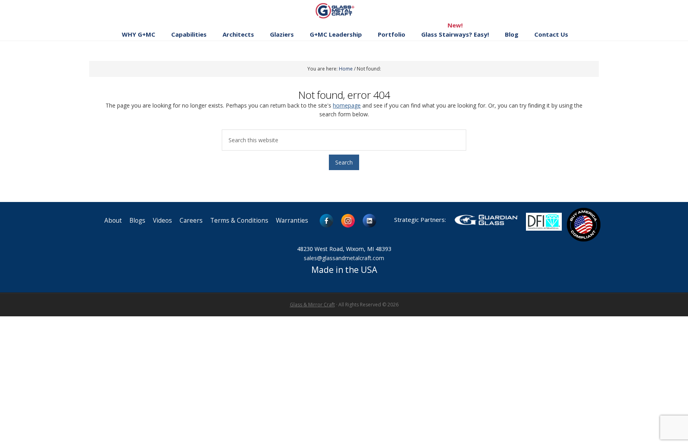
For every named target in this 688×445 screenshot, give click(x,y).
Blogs (137, 220)
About (113, 220)
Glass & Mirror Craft (312, 304)
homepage (347, 105)
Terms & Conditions (239, 220)
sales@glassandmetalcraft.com (344, 258)
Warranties (292, 220)
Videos (162, 220)
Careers (191, 220)
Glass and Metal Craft (343, 10)
